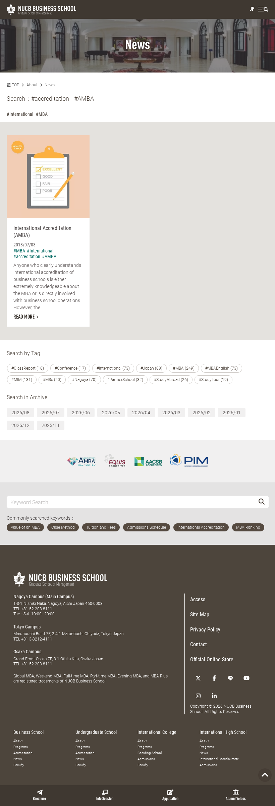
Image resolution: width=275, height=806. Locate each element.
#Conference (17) (70, 368)
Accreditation (23, 753)
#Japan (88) (151, 368)
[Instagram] (198, 696)
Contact (198, 644)
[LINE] (230, 678)
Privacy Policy (205, 629)
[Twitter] (198, 678)
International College (157, 732)
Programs (20, 747)
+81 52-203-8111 (36, 609)
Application (170, 799)
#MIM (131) (21, 379)
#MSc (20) (52, 379)
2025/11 (51, 425)
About (32, 85)
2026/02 (201, 412)
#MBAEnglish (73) (221, 368)
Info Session (104, 799)
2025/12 (20, 425)
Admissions (146, 759)
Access (197, 599)
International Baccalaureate (219, 759)
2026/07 (51, 412)
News (50, 85)
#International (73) (113, 368)
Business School (28, 732)
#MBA (42, 114)
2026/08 (20, 412)
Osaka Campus (27, 651)
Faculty (18, 765)
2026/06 (81, 412)
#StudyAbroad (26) (171, 379)
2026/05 (111, 412)
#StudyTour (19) (213, 379)
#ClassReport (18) (27, 368)
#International (20, 114)
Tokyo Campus (27, 626)
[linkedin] (214, 696)
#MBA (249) (184, 368)
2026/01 (232, 412)
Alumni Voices (236, 799)
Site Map (199, 614)
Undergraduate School (96, 732)
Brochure (39, 799)
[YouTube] (246, 678)
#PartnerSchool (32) (125, 379)
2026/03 (171, 412)
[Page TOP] (265, 775)
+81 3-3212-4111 (36, 639)
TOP (15, 85)
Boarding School (150, 753)
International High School (223, 732)
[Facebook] (214, 678)
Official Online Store (211, 659)
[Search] (262, 502)
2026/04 (141, 412)
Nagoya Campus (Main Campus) (43, 596)
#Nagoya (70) (84, 379)
